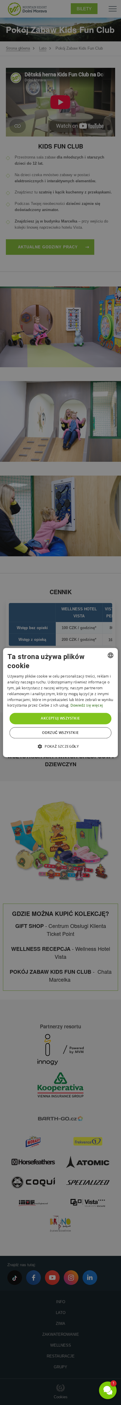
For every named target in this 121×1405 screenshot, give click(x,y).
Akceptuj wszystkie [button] (60, 718)
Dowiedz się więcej (86, 705)
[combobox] (111, 655)
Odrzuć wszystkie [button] (60, 732)
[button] (60, 746)
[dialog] (60, 702)
